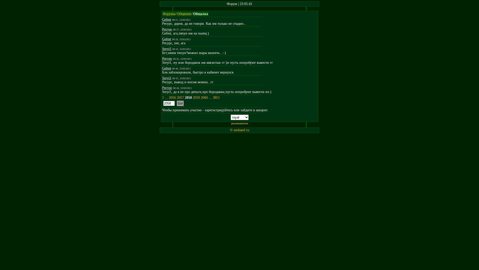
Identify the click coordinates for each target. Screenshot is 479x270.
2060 (204, 98)
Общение (184, 14)
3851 (216, 98)
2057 (180, 98)
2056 (172, 98)
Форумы (169, 14)
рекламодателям (239, 123)
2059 (196, 98)
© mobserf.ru (239, 130)
